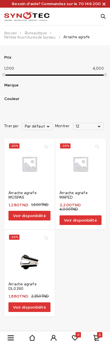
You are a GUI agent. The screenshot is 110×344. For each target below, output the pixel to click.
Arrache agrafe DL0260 (22, 286)
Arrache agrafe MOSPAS (22, 195)
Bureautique (36, 33)
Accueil (10, 33)
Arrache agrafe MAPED (74, 195)
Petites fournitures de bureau (30, 37)
